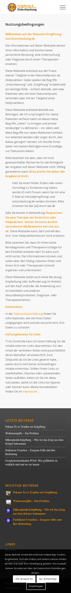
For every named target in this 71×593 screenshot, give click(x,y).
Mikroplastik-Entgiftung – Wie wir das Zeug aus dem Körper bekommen (39, 511)
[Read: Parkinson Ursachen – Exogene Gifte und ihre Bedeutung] (8, 521)
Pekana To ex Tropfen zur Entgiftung (25, 426)
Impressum (29, 391)
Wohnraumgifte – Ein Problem (22, 433)
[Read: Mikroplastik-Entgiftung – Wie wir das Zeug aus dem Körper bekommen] (8, 511)
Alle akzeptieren (24, 578)
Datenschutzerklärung (28, 314)
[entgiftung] (29, 7)
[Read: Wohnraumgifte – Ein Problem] (8, 502)
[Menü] (61, 7)
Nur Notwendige (48, 578)
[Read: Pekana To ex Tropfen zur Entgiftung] (8, 494)
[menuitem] (61, 7)
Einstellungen (36, 586)
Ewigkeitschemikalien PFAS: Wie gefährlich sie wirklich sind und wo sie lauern (31, 462)
